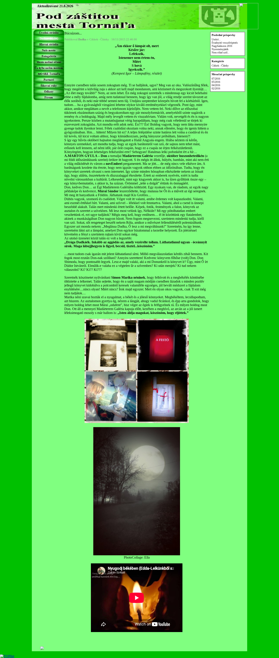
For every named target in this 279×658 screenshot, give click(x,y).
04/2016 (216, 85)
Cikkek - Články (99, 39)
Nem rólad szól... (220, 52)
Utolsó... (216, 39)
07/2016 (216, 78)
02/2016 (216, 88)
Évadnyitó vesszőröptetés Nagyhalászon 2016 (225, 44)
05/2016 (216, 82)
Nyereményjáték (220, 49)
